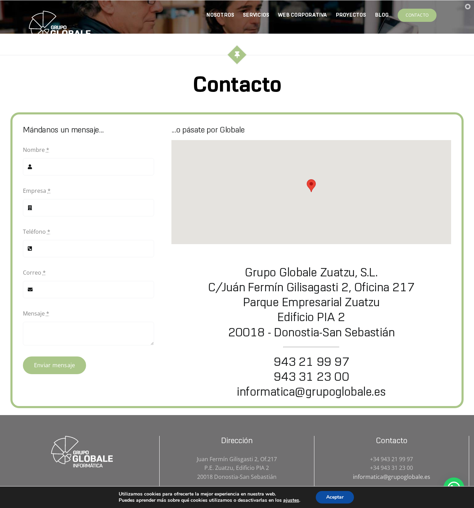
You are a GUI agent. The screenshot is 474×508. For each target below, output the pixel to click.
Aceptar (335, 497)
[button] (311, 185)
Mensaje (36, 313)
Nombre (36, 150)
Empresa (37, 191)
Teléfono (36, 231)
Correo (34, 272)
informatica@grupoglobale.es (311, 391)
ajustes (291, 500)
